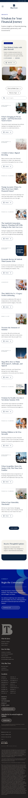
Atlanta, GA (4, 678)
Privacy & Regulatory (6, 734)
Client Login (5, 705)
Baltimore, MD (4, 680)
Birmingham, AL (5, 682)
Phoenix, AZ (13, 691)
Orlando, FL (13, 689)
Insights (4, 696)
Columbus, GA (4, 689)
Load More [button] (14, 528)
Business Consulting (6, 657)
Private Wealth (4, 643)
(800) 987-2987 (4, 741)
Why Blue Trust (4, 666)
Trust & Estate (4, 655)
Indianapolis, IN (14, 678)
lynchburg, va (13, 682)
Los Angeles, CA (14, 680)
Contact (4, 703)
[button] (2, 6)
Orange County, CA (14, 687)
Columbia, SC (4, 687)
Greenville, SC (4, 691)
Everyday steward (5, 641)
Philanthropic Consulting (7, 659)
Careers (4, 698)
